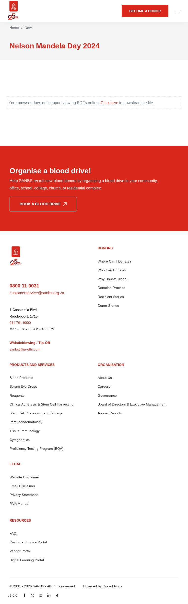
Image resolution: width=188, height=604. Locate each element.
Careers (104, 386)
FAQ (13, 533)
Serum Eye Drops (23, 386)
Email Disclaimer (22, 486)
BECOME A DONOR (145, 11)
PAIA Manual (19, 503)
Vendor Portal (20, 551)
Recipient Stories (111, 297)
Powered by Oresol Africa (102, 586)
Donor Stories (108, 305)
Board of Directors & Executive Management (132, 404)
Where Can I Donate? (114, 261)
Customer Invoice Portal (28, 542)
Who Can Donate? (112, 270)
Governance (107, 395)
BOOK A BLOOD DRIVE (40, 204)
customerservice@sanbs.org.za (37, 293)
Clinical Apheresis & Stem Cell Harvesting (41, 404)
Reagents (17, 395)
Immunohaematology (26, 422)
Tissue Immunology (25, 431)
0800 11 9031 (24, 285)
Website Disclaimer (24, 477)
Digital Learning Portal (27, 560)
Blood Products (21, 378)
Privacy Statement (24, 495)
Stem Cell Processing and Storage (36, 413)
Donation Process (111, 288)
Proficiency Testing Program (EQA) (36, 448)
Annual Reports (110, 413)
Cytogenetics (20, 440)
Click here (109, 103)
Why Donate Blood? (113, 279)
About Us (105, 378)
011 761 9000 (20, 323)
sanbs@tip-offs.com (25, 349)
